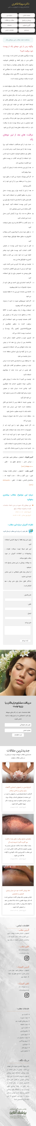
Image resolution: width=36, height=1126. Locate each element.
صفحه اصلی (26, 15)
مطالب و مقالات (9, 20)
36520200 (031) (27, 466)
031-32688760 (23, 950)
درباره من (9, 15)
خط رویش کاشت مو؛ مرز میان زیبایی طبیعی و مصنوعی (18, 892)
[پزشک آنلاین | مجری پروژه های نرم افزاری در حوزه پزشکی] (18, 1113)
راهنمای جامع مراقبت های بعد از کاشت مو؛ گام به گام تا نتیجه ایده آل (18, 841)
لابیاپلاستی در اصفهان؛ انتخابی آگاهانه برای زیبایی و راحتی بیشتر (18, 789)
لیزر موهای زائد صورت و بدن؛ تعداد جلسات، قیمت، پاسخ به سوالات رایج (17, 507)
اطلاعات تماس (9, 30)
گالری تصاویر (26, 25)
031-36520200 (23, 987)
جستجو (26, 30)
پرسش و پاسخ (26, 20)
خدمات (9, 25)
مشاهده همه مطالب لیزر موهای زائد (18, 40)
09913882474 (24, 990)
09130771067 (24, 953)
